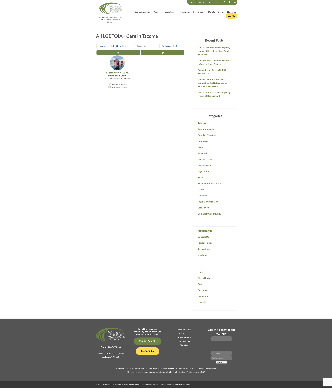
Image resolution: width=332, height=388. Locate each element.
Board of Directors (207, 135)
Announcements (206, 129)
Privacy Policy (205, 242)
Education (169, 12)
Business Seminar (143, 12)
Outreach (202, 195)
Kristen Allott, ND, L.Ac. (117, 72)
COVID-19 (203, 141)
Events (221, 12)
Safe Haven (203, 207)
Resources (198, 12)
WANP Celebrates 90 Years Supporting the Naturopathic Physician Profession (212, 83)
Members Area (205, 230)
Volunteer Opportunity (209, 213)
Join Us (231, 16)
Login (192, 2)
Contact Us (203, 236)
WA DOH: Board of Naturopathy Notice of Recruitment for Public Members (214, 51)
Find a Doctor (204, 2)
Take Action (184, 12)
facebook (224, 4)
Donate (211, 12)
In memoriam (204, 165)
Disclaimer (203, 255)
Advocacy (203, 123)
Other (201, 189)
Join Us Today (147, 351)
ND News (231, 12)
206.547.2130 (114, 347)
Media (201, 177)
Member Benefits (147, 341)
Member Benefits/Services (211, 183)
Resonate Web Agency (182, 384)
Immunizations (205, 159)
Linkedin (235, 4)
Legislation (203, 171)
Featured (202, 153)
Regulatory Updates (208, 201)
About (156, 12)
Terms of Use (204, 249)
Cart (217, 2)
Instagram (230, 4)
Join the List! (221, 362)
